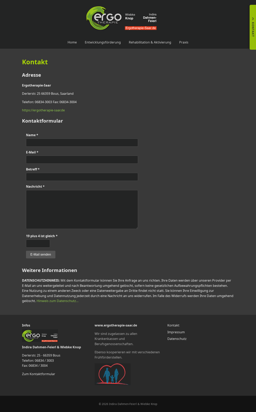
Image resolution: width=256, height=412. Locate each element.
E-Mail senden (40, 254)
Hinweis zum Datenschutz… (58, 301)
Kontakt (173, 325)
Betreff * (33, 169)
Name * (32, 135)
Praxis (183, 42)
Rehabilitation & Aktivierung (150, 42)
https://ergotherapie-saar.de (43, 110)
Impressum (176, 332)
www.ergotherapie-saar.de (116, 325)
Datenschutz (177, 338)
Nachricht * (35, 186)
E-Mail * (32, 152)
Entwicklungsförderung (103, 42)
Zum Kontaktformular (38, 374)
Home (72, 42)
